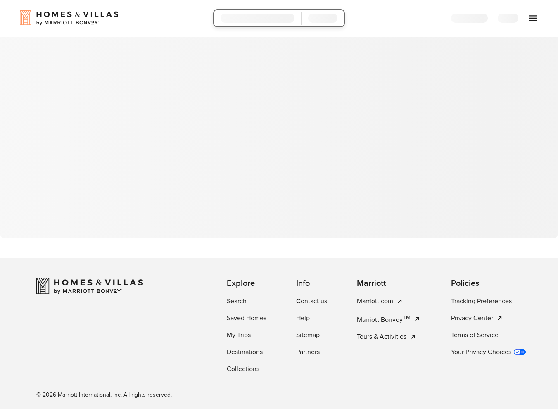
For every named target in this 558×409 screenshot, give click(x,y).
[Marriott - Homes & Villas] (89, 398)
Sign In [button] (515, 18)
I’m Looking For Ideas (325, 207)
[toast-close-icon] (409, 367)
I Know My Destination (234, 207)
